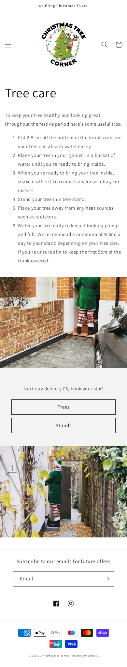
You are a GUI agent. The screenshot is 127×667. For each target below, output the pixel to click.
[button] (8, 44)
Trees (64, 407)
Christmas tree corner (55, 655)
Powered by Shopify (84, 655)
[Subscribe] (106, 579)
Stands (64, 425)
